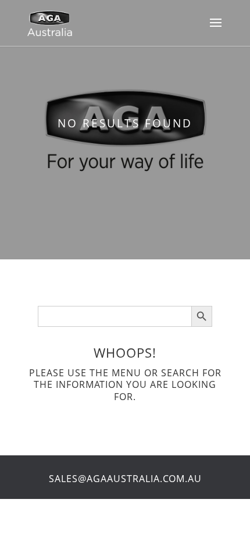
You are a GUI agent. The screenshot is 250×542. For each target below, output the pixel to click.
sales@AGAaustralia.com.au (125, 478)
